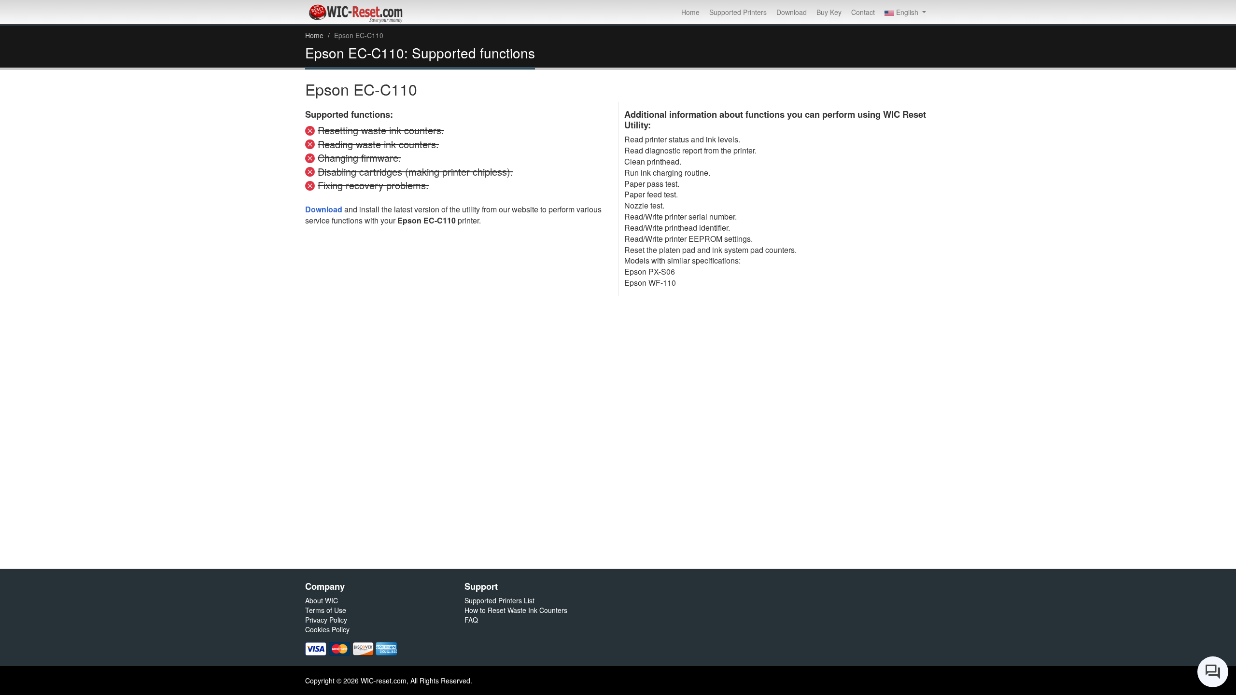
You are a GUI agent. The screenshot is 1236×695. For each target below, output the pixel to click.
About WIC (321, 600)
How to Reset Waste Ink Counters (515, 610)
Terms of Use (325, 610)
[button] (905, 12)
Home (690, 12)
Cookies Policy (327, 629)
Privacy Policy (326, 620)
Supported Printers (738, 12)
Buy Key (829, 12)
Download (791, 12)
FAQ (471, 620)
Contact (863, 12)
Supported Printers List (499, 600)
